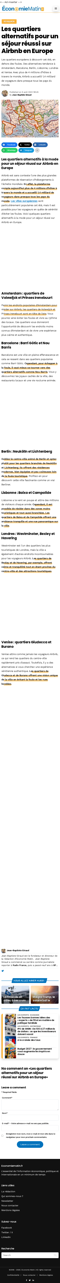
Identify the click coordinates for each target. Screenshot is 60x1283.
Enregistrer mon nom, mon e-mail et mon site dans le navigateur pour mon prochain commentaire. (30, 1135)
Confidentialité (13, 1275)
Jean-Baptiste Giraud (18, 950)
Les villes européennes (24, 200)
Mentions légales (10, 1210)
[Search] (55, 1255)
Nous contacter (9, 1205)
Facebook (6, 1227)
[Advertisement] (30, 258)
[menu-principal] (56, 8)
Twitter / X (7, 1232)
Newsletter (7, 1201)
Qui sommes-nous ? (12, 1196)
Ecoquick (9, 21)
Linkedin (6, 1237)
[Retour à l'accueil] (24, 8)
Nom (5, 1113)
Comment (7, 1098)
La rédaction (8, 1191)
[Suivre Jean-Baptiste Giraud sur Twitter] (2, 971)
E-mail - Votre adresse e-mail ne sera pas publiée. (25, 1123)
